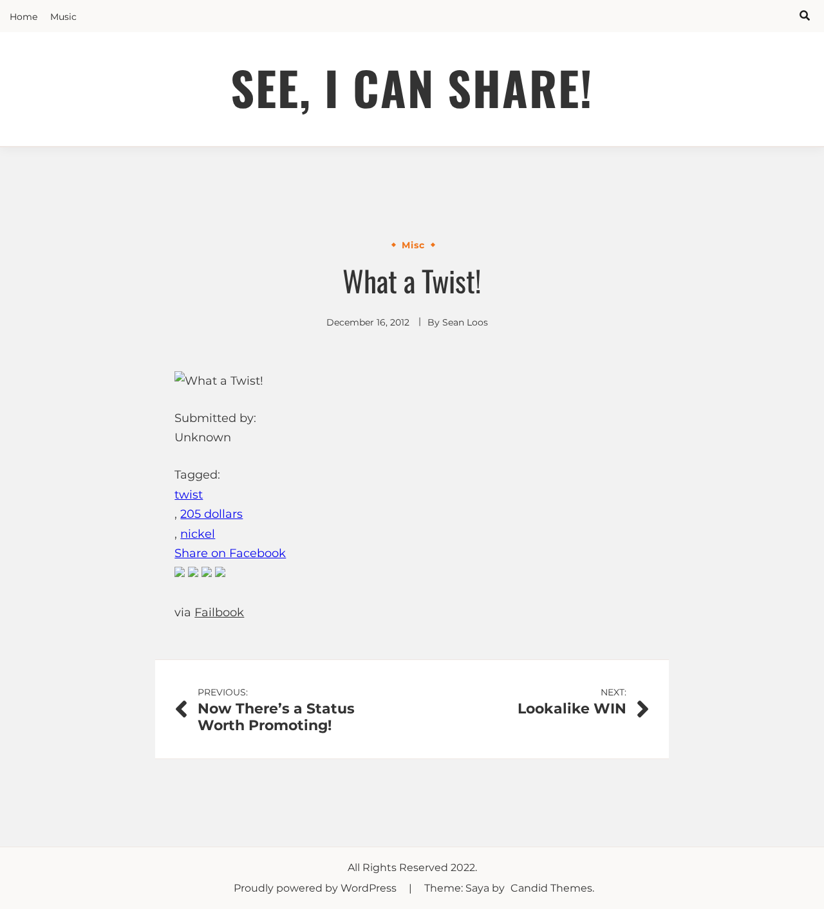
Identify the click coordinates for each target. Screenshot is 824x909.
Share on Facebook (230, 553)
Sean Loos (465, 322)
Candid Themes (551, 888)
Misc (413, 245)
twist (188, 495)
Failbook (219, 612)
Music (63, 17)
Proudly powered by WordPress (316, 888)
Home (23, 17)
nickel (197, 534)
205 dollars (211, 514)
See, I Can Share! (412, 87)
